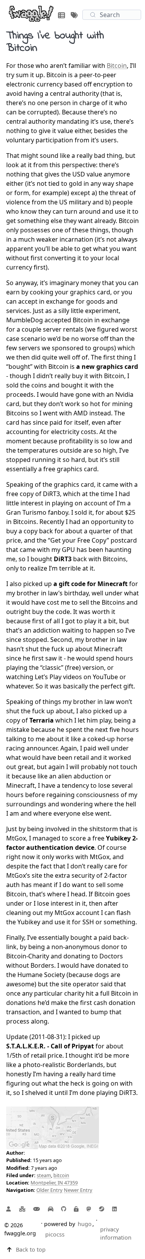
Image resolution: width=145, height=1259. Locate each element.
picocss (55, 1234)
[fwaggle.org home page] (31, 13)
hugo (85, 1224)
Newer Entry (78, 1189)
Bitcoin (117, 65)
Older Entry (49, 1189)
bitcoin (61, 1175)
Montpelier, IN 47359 (54, 1182)
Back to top (31, 1249)
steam (44, 1175)
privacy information (115, 1234)
